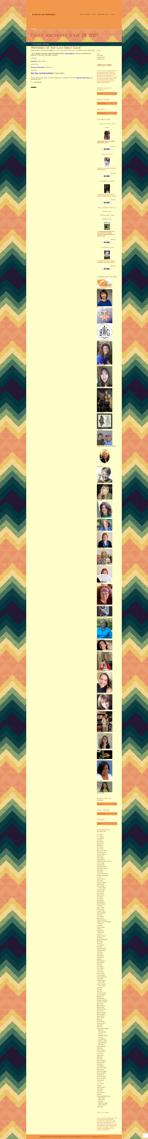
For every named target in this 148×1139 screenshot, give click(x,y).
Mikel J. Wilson (100, 1017)
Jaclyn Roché (100, 918)
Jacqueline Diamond (102, 920)
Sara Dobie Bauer (102, 1042)
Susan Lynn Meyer (101, 1078)
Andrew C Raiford (101, 854)
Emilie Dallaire (100, 900)
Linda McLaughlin (101, 980)
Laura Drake (100, 969)
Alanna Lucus (100, 843)
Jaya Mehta (100, 925)
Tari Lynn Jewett (101, 1087)
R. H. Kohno (100, 1053)
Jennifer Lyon (100, 937)
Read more (38, 82)
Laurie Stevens (100, 971)
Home (81, 14)
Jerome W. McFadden (102, 939)
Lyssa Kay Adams (101, 994)
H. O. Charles (100, 916)
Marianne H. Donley (102, 1001)
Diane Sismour (100, 893)
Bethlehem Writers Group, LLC (104, 861)
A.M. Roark (99, 840)
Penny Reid (100, 1048)
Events (94, 14)
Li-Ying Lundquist (101, 975)
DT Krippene (100, 896)
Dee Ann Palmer (101, 886)
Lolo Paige (99, 989)
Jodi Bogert (99, 946)
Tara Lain (99, 1085)
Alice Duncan (100, 847)
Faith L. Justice (100, 907)
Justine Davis (100, 957)
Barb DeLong (101, 1099)
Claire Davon (100, 870)
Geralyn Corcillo (101, 911)
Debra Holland (100, 884)
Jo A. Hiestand (100, 945)
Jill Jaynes (100, 1101)
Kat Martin (99, 959)
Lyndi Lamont (101, 982)
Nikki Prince (100, 1026)
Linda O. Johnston (101, 984)
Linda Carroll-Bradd (101, 977)
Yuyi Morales (100, 1106)
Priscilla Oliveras (101, 1051)
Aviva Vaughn (100, 857)
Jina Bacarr (99, 943)
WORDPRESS (87, 1136)
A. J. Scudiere (100, 836)
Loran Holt (99, 991)
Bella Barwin (101, 932)
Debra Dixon (100, 880)
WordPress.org (100, 59)
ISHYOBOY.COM (104, 1136)
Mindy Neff (99, 1019)
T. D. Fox (99, 1082)
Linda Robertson (102, 1039)
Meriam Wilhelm (101, 1016)
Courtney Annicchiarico (102, 875)
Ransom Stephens (101, 1060)
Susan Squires (100, 1080)
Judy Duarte (100, 953)
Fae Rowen (99, 905)
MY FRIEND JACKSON (107, 181)
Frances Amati (100, 909)
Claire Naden (100, 872)
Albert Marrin (100, 845)
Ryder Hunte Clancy (102, 1067)
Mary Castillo (100, 1003)
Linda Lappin (100, 978)
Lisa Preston (100, 987)
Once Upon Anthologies (102, 1028)
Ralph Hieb (99, 1057)
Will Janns (100, 923)
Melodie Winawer (101, 1014)
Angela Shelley (101, 1097)
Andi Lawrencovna (101, 852)
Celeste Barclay (101, 864)
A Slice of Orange (47, 50)
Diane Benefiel (100, 891)
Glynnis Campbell (101, 912)
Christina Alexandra (101, 866)
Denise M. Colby (101, 889)
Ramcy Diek (100, 1058)
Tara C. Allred (100, 1083)
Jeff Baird (99, 929)
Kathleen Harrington (103, 1103)
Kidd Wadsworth (101, 961)
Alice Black (100, 1030)
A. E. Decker (100, 834)
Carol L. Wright (100, 863)
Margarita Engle (101, 998)
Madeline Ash (100, 996)
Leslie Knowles (100, 973)
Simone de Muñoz (101, 1073)
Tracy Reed (100, 1090)
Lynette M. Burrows (101, 993)
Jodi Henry (100, 1037)
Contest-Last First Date (86, 50)
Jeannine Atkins (101, 927)
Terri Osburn (100, 1089)
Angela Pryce (100, 856)
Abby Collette (100, 841)
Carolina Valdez (102, 887)
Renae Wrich (100, 1064)
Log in (98, 53)
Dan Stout (100, 1033)
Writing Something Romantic (104, 1096)
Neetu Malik (100, 1025)
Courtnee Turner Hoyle (102, 873)
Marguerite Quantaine (102, 1000)
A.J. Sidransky (100, 838)
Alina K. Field (100, 848)
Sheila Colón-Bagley (102, 1071)
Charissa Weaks (102, 1032)
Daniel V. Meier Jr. (101, 879)
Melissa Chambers (101, 1012)
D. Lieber (99, 877)
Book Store (87, 14)
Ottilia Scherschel (102, 1105)
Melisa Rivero (100, 1010)
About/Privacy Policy (103, 14)
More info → (114, 146)
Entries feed (100, 55)
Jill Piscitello (100, 941)
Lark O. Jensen (102, 985)
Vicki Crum (99, 1094)
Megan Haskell (100, 1007)
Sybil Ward (100, 1044)
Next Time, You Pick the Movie (42, 73)
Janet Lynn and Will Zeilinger (104, 921)
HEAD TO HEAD (107, 154)
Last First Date (65, 50)
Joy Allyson (99, 952)
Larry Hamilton (100, 968)
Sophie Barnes (100, 1074)
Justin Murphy (100, 955)
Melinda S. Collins (102, 1040)
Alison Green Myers (102, 850)
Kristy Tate (99, 964)
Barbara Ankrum (101, 859)
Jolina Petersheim (101, 948)
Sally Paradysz (100, 1069)
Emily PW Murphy (101, 904)
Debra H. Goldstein (101, 882)
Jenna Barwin (100, 930)
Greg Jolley (99, 914)
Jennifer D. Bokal (101, 936)
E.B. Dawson (100, 898)
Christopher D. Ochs (102, 868)
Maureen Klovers (101, 1005)
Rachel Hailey (100, 1055)
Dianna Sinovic (100, 895)
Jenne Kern (100, 934)
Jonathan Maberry (101, 950)
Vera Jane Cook (101, 1092)
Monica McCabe (101, 1021)
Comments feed (101, 57)
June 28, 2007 (35, 50)
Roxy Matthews (100, 1066)
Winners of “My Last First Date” (56, 48)
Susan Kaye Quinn (101, 1076)
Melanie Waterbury (101, 1009)
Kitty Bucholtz (100, 962)
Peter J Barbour (101, 1049)
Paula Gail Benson (101, 1046)
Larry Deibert (100, 966)
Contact (112, 14)
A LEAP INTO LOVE (107, 247)
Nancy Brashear (101, 1023)
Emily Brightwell (100, 902)
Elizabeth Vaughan (102, 1035)
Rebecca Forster (101, 1062)
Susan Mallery (69, 53)
